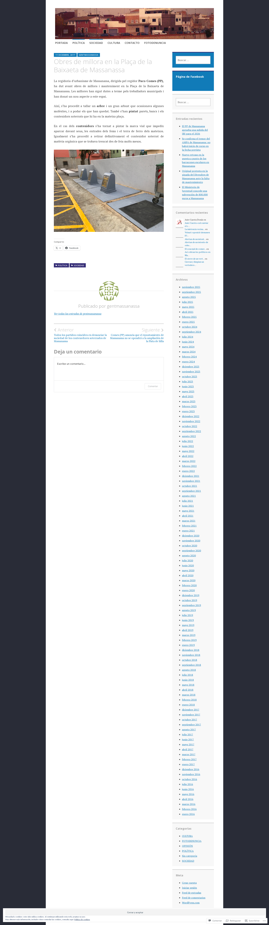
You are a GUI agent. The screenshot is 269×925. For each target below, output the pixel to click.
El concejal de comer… (195, 249)
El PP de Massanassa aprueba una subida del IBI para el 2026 (195, 129)
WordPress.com (191, 902)
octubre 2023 (189, 376)
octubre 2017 (189, 719)
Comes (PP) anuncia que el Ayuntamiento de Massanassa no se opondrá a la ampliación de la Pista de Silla (137, 335)
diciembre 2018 (190, 650)
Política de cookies (82, 919)
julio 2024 (187, 336)
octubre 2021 (189, 486)
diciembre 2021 (190, 476)
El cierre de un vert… (194, 258)
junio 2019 (188, 620)
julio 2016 (187, 784)
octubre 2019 (189, 600)
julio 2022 (187, 441)
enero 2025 (188, 322)
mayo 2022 (188, 451)
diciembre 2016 (190, 769)
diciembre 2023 (190, 366)
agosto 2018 (189, 670)
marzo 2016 (188, 804)
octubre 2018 (189, 660)
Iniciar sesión (189, 887)
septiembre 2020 (191, 550)
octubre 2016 (189, 779)
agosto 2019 (189, 610)
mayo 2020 (188, 570)
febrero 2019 (189, 640)
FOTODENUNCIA (155, 43)
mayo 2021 (188, 510)
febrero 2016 (189, 809)
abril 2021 (187, 515)
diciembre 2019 (190, 595)
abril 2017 (187, 749)
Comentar (153, 386)
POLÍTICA (78, 43)
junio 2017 (188, 739)
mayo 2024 (188, 346)
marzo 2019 (188, 635)
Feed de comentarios (193, 897)
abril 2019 (187, 630)
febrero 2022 (189, 466)
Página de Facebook (190, 76)
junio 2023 (188, 386)
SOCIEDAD (96, 43)
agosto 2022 (189, 436)
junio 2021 (188, 505)
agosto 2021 (189, 496)
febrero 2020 (189, 585)
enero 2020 (188, 590)
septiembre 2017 (191, 724)
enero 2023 (188, 411)
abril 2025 (187, 312)
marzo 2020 (188, 580)
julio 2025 (187, 302)
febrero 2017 (189, 759)
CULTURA (114, 43)
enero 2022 (188, 471)
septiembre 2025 (191, 292)
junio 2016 (188, 789)
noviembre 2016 (191, 774)
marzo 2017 (188, 754)
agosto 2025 (189, 297)
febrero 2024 (189, 356)
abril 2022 (187, 456)
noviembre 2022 (191, 421)
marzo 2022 (188, 461)
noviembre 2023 (191, 371)
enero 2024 (188, 361)
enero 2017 (188, 764)
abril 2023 (187, 396)
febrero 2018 (189, 699)
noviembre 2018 (191, 655)
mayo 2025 (188, 307)
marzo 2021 (188, 520)
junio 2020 (188, 565)
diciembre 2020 (190, 535)
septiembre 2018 (191, 665)
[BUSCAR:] (193, 60)
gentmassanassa (88, 55)
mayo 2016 (188, 794)
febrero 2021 (189, 525)
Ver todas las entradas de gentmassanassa (77, 313)
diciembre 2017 (190, 709)
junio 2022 (188, 446)
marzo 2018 (188, 694)
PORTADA (61, 43)
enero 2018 (188, 704)
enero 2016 (188, 814)
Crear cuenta (189, 882)
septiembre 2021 (191, 491)
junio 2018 (188, 680)
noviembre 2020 (191, 540)
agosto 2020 (189, 555)
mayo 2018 (188, 684)
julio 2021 (187, 501)
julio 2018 (187, 675)
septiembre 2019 (191, 605)
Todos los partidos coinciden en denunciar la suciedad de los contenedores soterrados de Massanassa (80, 335)
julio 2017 (187, 734)
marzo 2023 (188, 401)
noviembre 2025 (191, 287)
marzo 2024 (188, 351)
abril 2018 (187, 689)
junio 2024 (188, 341)
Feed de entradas (191, 892)
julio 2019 (187, 615)
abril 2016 (187, 799)
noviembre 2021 (191, 481)
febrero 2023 (189, 406)
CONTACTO (132, 43)
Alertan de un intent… (195, 239)
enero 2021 (188, 530)
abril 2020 (187, 575)
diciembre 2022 (190, 416)
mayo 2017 (188, 744)
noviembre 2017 (191, 714)
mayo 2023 (188, 391)
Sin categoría (189, 856)
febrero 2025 (189, 317)
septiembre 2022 (191, 431)
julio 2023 (187, 381)
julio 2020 (187, 560)
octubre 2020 (189, 545)
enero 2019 (188, 645)
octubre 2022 (189, 426)
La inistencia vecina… (195, 229)
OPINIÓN (187, 846)
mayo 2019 (188, 625)
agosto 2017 (189, 729)
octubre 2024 (189, 326)
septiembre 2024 (191, 331)
